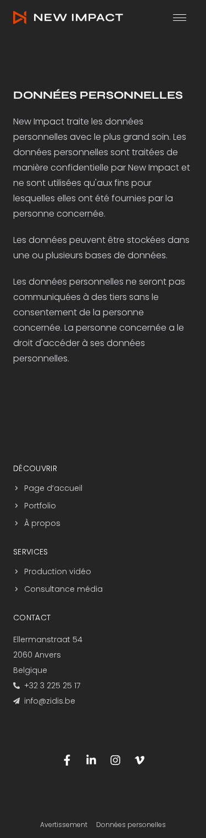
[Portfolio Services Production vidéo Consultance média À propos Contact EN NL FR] (179, 17)
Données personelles (131, 824)
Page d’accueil (53, 488)
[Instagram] (115, 760)
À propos (42, 523)
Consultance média (63, 589)
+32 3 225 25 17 (52, 685)
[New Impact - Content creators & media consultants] (68, 17)
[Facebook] (67, 760)
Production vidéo (57, 571)
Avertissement (63, 824)
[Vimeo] (139, 760)
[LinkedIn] (91, 760)
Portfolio (40, 505)
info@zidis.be (49, 700)
